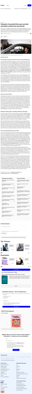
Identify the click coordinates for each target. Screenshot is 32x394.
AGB (18, 342)
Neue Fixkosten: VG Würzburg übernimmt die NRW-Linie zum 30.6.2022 (23, 206)
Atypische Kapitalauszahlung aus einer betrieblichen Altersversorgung (8, 215)
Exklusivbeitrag (27, 249)
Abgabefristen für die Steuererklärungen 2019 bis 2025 (8, 180)
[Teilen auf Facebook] (4, 57)
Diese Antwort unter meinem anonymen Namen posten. (10, 231)
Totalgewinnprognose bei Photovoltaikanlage (21, 187)
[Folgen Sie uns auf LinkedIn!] (1, 382)
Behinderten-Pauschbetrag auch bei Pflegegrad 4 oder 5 (8, 208)
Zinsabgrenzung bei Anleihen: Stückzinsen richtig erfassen (23, 210)
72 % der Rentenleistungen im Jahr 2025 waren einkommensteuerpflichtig (23, 195)
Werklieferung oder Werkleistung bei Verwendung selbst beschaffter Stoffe (23, 202)
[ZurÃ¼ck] (28, 253)
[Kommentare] (30, 33)
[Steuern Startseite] (3, 5)
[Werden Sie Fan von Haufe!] (2, 382)
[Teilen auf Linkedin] (7, 57)
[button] (29, 5)
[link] (2, 9)
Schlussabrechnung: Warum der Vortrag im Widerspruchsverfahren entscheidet (23, 180)
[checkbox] (1, 231)
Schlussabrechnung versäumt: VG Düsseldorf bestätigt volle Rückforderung (23, 199)
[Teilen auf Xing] (5, 57)
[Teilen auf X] (2, 57)
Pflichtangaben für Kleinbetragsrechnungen (5, 204)
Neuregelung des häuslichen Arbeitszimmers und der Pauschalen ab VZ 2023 (8, 192)
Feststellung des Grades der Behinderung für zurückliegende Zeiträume (8, 196)
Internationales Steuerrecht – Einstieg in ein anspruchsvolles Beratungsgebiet (23, 214)
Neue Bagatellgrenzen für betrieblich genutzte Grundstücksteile (8, 200)
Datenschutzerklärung (20, 343)
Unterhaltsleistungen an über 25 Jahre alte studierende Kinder (8, 188)
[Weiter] (30, 253)
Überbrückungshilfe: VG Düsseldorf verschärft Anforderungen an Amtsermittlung (23, 191)
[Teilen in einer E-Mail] (1, 57)
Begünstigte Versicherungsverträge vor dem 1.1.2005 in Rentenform (8, 184)
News (2, 33)
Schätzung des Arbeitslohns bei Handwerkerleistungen (7, 211)
